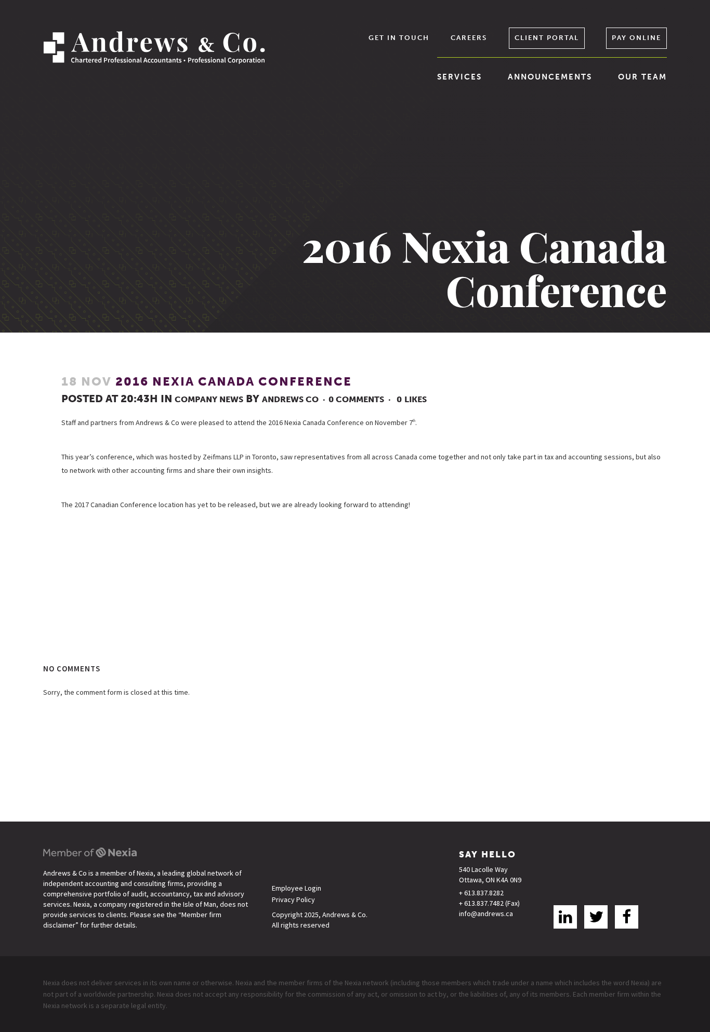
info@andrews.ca (486, 913)
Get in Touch (399, 38)
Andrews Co (290, 399)
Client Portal (547, 38)
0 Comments (356, 399)
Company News (209, 399)
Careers (469, 38)
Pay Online (636, 38)
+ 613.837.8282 (481, 892)
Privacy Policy (293, 899)
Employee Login (296, 888)
